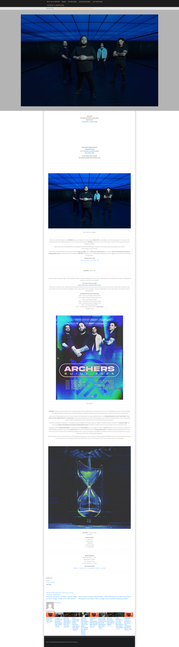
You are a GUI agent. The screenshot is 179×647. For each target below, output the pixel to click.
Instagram (91, 568)
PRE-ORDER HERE (89, 153)
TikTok (97, 568)
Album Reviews (85, 1)
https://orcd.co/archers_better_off (89, 260)
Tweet (47, 580)
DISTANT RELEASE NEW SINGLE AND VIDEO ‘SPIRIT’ (111, 621)
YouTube (103, 568)
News (64, 1)
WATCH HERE (93, 122)
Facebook (81, 568)
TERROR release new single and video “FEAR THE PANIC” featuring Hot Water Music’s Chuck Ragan (84, 626)
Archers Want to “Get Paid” (49, 620)
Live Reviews (98, 1)
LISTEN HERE (85, 122)
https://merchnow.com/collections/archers (89, 285)
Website (75, 568)
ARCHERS (55, 593)
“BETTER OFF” (49, 593)
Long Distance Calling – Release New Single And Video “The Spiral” (120, 623)
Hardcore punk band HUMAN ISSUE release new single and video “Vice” (102, 623)
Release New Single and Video (66, 593)
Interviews (72, 1)
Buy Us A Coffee (53, 1)
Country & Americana (55, 5)
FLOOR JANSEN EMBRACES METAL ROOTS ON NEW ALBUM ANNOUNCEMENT (74, 8)
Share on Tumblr (50, 582)
